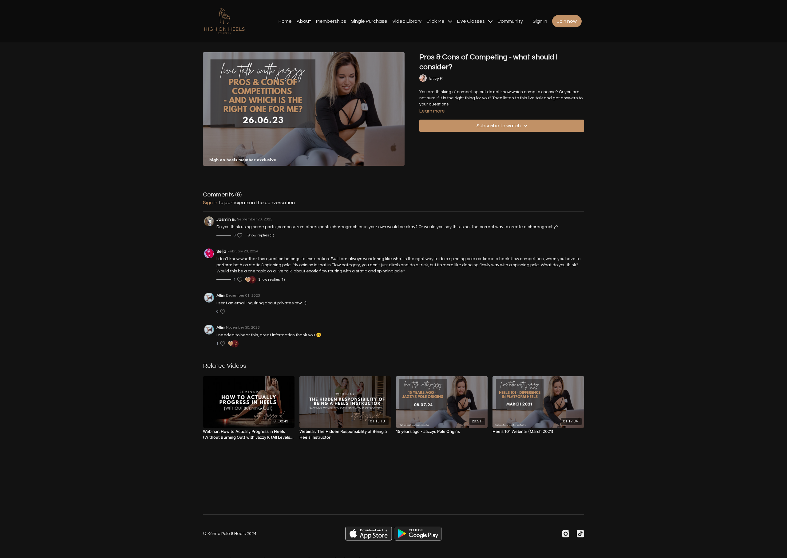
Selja (221, 251)
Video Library (406, 21)
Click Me (435, 21)
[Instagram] (565, 533)
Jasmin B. (226, 219)
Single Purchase (369, 21)
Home (285, 21)
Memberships (331, 21)
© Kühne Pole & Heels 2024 (229, 534)
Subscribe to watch (499, 125)
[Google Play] (418, 533)
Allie (220, 296)
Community (510, 21)
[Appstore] (368, 533)
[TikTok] (580, 533)
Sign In (540, 21)
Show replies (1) (260, 235)
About (304, 21)
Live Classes (471, 21)
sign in (210, 202)
